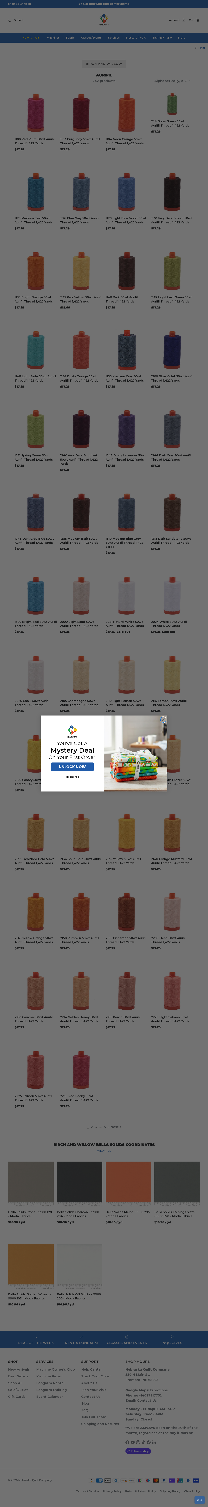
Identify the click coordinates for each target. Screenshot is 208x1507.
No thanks (72, 777)
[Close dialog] (163, 719)
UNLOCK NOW (72, 766)
